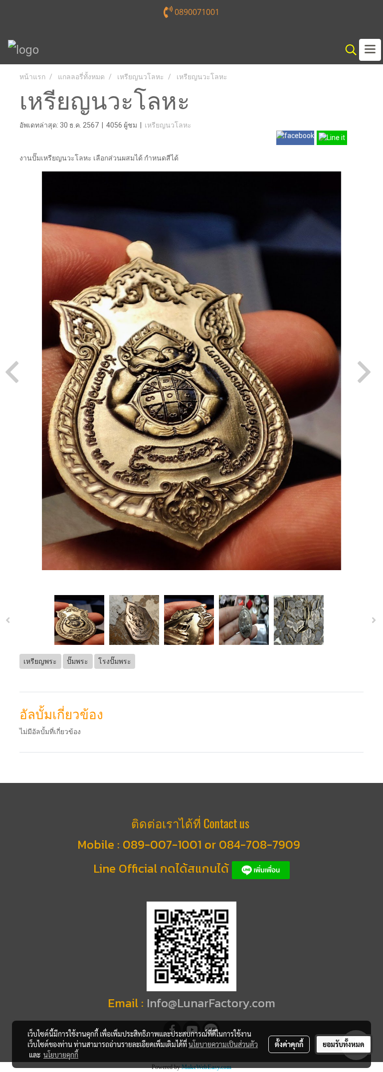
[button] (348, 49)
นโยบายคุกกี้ (60, 1054)
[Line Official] (261, 868)
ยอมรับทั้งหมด (344, 1044)
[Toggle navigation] (370, 50)
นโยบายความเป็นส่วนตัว (223, 1044)
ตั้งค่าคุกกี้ (289, 1044)
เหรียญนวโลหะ (168, 125)
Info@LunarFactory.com (211, 1003)
